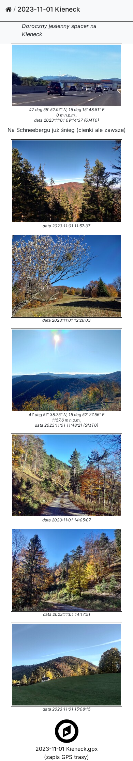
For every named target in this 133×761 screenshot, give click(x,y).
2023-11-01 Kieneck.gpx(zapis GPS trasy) (66, 752)
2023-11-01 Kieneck (48, 9)
